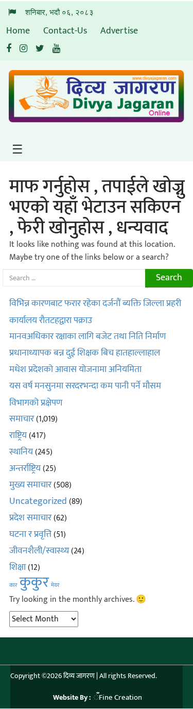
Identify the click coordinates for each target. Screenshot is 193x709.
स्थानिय (21, 452)
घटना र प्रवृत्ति (30, 534)
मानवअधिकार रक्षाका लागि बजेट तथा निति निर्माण (87, 336)
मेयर (55, 585)
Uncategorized (38, 501)
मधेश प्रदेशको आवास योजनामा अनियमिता (75, 369)
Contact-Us (65, 31)
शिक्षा (17, 567)
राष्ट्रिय (18, 435)
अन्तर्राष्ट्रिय (25, 468)
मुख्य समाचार (30, 485)
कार (13, 585)
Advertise (119, 31)
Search (169, 277)
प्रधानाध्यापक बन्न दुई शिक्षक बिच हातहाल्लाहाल (84, 353)
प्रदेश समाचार (30, 518)
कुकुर (34, 582)
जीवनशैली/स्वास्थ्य (39, 551)
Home (18, 31)
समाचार (21, 419)
